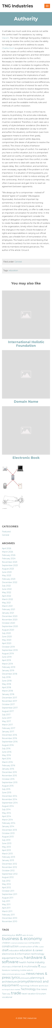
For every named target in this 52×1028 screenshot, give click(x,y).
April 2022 (6, 596)
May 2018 (6, 684)
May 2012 (6, 884)
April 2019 (6, 660)
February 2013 (8, 857)
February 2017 (8, 728)
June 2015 (6, 792)
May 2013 (6, 847)
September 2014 (10, 803)
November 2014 (9, 799)
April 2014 (6, 816)
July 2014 (6, 809)
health (22, 962)
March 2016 (7, 762)
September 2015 (9, 782)
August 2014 (8, 806)
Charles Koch (8, 48)
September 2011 (9, 894)
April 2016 (6, 758)
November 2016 (9, 738)
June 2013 (6, 843)
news (30, 973)
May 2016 (6, 755)
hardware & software (24, 959)
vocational (7, 997)
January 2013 (8, 860)
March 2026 (7, 552)
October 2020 (8, 623)
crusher (41, 947)
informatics (7, 967)
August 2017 (8, 711)
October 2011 (8, 891)
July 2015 (6, 789)
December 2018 (9, 674)
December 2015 (9, 772)
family (19, 958)
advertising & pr (8, 935)
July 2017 (6, 714)
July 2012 (6, 881)
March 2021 (7, 606)
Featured (6, 531)
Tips (4, 993)
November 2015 (9, 775)
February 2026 (8, 555)
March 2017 (7, 725)
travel (24, 993)
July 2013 (6, 840)
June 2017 (6, 718)
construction (10, 946)
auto (19, 935)
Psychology (24, 986)
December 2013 (9, 830)
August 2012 (8, 877)
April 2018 (6, 687)
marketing (14, 970)
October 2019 (8, 647)
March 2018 (7, 691)
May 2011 (6, 904)
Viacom (5, 38)
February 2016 (8, 765)
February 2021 (8, 609)
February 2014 (8, 823)
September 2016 (9, 741)
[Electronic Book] (26, 430)
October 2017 (8, 704)
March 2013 (7, 853)
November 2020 (9, 619)
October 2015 (8, 779)
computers (34, 943)
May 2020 (6, 640)
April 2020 (6, 643)
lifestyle (43, 967)
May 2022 (6, 592)
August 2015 (7, 786)
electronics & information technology (23, 954)
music (23, 974)
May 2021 (6, 602)
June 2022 (7, 589)
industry (40, 962)
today (8, 994)
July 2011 (6, 901)
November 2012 (9, 867)
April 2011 (6, 908)
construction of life (28, 946)
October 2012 (8, 870)
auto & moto (27, 935)
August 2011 (7, 898)
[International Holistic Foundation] (26, 314)
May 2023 (6, 575)
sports (41, 986)
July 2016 (6, 748)
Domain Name (26, 402)
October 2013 (8, 833)
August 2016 (8, 745)
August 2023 (8, 569)
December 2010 (9, 918)
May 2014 (6, 813)
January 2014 (8, 826)
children (6, 943)
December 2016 (9, 735)
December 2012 (9, 864)
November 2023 (9, 562)
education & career (31, 950)
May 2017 (6, 721)
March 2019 (7, 664)
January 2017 (8, 731)
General (18, 261)
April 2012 (6, 887)
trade (16, 993)
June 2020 (7, 636)
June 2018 (7, 681)
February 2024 (8, 558)
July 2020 (6, 633)
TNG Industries (17, 5)
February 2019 (8, 667)
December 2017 (9, 697)
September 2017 (10, 708)
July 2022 (6, 586)
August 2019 (8, 653)
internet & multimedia (24, 966)
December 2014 (9, 796)
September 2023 (10, 565)
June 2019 (6, 657)
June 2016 (6, 752)
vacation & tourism (37, 993)
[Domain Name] (26, 374)
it (39, 966)
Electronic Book (26, 458)
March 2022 (7, 599)
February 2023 (8, 579)
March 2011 (7, 911)
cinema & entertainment (19, 943)
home (30, 962)
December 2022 (9, 582)
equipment (9, 958)
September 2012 (9, 874)
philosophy (25, 978)
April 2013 (6, 850)
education (13, 270)
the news (41, 989)
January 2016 (8, 769)
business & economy (22, 938)
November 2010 (9, 921)
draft (5, 950)
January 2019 (8, 670)
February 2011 (8, 914)
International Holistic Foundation (26, 343)
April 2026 (6, 548)
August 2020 (8, 630)
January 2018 (8, 694)
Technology (28, 989)
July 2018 (6, 677)
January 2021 (8, 613)
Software (34, 986)
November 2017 (9, 701)
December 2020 (9, 616)
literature (6, 970)
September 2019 (10, 650)
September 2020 (10, 626)
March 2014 (7, 819)
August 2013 (8, 836)
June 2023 (7, 572)
